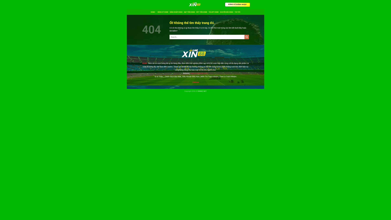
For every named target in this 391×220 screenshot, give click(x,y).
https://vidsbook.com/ (199, 73)
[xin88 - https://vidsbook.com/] (195, 5)
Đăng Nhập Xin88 (176, 12)
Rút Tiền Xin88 (201, 12)
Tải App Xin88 (214, 12)
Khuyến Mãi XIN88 (226, 12)
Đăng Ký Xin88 (163, 12)
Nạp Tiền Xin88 (189, 12)
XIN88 (153, 12)
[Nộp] (246, 37)
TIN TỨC (237, 12)
